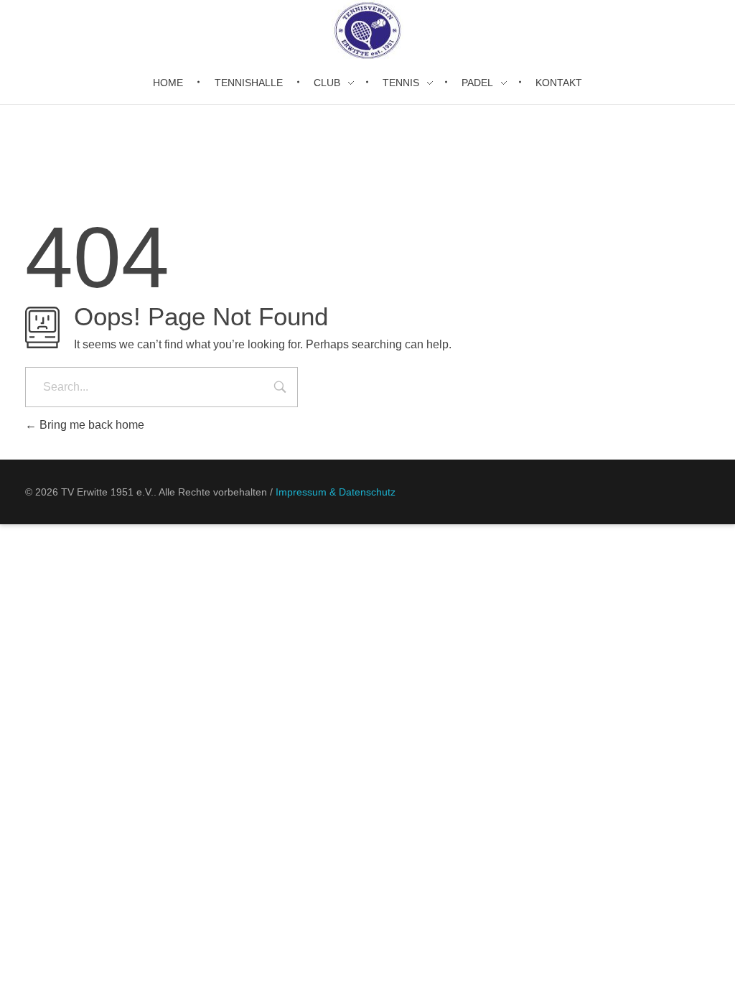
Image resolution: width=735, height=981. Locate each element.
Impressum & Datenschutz (335, 492)
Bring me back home (90, 425)
